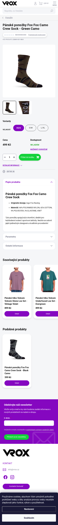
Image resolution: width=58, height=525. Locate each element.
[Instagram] (11, 476)
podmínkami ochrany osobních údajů (40, 430)
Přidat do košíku (27, 157)
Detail (17, 314)
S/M (31, 128)
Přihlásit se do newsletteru (16, 437)
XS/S (18, 128)
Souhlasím (29, 518)
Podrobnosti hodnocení (36, 35)
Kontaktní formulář (16, 486)
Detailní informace (11, 165)
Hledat (51, 11)
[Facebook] (5, 476)
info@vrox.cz (13, 469)
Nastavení (29, 509)
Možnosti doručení (38, 149)
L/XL (43, 128)
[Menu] (54, 3)
